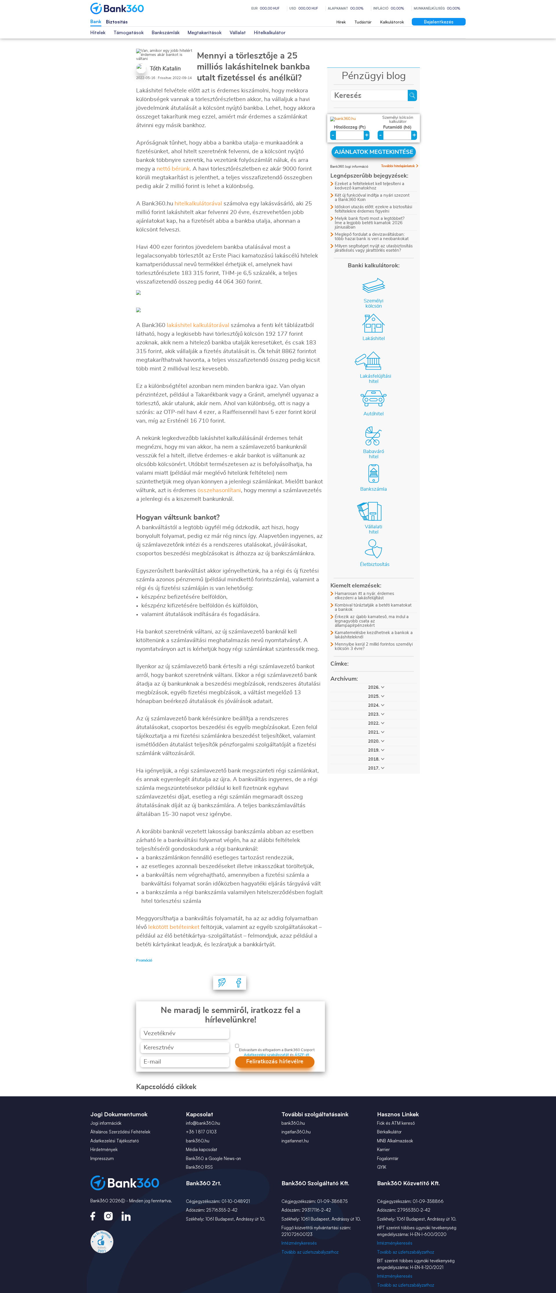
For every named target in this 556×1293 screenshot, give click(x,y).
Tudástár (363, 21)
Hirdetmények (104, 1149)
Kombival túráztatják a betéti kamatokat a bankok (373, 607)
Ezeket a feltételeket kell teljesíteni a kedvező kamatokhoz (369, 186)
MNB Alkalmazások (395, 1141)
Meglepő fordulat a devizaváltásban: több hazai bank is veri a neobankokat (372, 236)
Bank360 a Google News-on (213, 1158)
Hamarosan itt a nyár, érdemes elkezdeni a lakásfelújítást (364, 595)
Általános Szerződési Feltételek (120, 1132)
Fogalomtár (387, 1158)
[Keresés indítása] (412, 95)
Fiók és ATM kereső (396, 1123)
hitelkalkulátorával (198, 204)
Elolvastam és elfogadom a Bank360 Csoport (276, 1050)
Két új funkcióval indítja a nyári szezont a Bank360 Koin (372, 197)
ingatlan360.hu (296, 1132)
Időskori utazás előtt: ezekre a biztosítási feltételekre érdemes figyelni (373, 209)
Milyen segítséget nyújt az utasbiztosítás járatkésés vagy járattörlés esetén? (374, 248)
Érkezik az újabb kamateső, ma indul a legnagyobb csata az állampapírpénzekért (372, 621)
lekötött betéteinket (174, 927)
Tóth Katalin (165, 69)
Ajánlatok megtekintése (373, 152)
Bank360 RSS (199, 1167)
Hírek (341, 21)
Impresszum (102, 1158)
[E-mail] (222, 982)
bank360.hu (197, 1141)
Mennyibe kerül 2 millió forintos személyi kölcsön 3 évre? (374, 646)
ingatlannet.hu (295, 1141)
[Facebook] (238, 982)
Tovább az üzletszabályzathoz (310, 1252)
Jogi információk (105, 1123)
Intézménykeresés (299, 1243)
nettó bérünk (173, 169)
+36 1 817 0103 (201, 1132)
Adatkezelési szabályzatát (266, 1055)
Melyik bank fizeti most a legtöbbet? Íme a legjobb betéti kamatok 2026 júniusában (370, 222)
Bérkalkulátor (389, 1132)
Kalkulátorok (392, 21)
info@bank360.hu (203, 1123)
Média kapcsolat (201, 1149)
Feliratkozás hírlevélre (274, 1061)
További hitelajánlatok (398, 166)
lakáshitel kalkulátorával (198, 325)
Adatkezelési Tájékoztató (114, 1141)
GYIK (381, 1167)
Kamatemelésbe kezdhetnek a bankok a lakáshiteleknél (374, 635)
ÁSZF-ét (302, 1055)
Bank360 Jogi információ (349, 166)
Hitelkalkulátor (270, 32)
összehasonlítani (219, 490)
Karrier (383, 1149)
